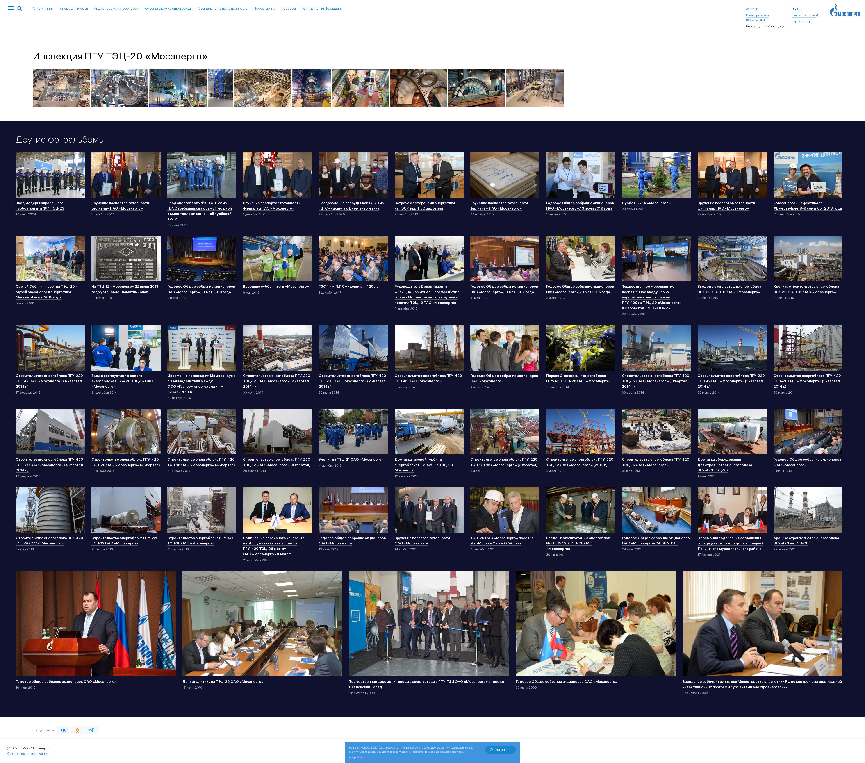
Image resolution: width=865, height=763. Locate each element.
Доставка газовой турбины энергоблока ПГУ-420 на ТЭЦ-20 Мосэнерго (424, 464)
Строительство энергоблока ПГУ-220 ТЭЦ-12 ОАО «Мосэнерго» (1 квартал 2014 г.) (731, 381)
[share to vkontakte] (63, 730)
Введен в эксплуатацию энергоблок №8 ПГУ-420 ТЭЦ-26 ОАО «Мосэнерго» (578, 543)
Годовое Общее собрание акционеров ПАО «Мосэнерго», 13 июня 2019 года (580, 205)
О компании (43, 8)
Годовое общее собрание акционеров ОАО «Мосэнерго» (352, 540)
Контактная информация (322, 8)
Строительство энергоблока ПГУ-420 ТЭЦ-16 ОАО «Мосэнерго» (428, 378)
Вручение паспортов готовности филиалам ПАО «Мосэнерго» (120, 205)
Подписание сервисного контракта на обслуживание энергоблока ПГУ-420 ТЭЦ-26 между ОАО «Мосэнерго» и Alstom (274, 545)
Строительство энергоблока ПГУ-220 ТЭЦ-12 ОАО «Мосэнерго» (125, 540)
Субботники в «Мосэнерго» (646, 202)
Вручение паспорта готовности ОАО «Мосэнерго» (422, 540)
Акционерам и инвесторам (116, 8)
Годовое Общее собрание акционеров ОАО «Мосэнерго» (504, 378)
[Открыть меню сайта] (11, 8)
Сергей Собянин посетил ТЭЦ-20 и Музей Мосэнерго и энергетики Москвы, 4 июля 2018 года (46, 291)
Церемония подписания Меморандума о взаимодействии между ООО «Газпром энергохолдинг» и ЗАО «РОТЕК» (201, 383)
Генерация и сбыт (73, 8)
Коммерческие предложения (757, 17)
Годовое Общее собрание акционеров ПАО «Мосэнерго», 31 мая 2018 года (201, 289)
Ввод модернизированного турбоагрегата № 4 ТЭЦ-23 (40, 205)
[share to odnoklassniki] (77, 730)
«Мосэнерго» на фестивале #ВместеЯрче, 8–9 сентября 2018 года (808, 205)
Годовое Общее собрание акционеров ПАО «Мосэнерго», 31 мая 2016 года (580, 289)
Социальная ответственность (223, 8)
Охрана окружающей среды (168, 8)
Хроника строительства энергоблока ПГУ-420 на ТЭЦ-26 (806, 540)
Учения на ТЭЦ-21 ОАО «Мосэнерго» (351, 459)
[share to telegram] (91, 730)
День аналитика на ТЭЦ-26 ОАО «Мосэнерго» (223, 681)
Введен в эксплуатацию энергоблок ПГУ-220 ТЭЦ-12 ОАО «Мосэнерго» (729, 289)
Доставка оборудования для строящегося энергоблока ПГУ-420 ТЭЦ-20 (725, 464)
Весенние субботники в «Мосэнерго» (276, 286)
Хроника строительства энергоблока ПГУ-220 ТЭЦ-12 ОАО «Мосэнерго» (806, 289)
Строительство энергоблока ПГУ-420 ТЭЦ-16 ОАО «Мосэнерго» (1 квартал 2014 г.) (655, 381)
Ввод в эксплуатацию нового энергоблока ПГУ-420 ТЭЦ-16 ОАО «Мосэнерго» (122, 381)
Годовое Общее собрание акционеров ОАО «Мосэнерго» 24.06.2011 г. (656, 540)
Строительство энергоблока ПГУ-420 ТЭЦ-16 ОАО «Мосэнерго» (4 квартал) (201, 462)
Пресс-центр (264, 8)
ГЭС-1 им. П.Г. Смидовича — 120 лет (350, 286)
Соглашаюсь (500, 749)
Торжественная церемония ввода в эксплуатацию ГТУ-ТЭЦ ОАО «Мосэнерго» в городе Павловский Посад (426, 684)
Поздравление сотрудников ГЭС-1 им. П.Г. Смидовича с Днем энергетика (352, 205)
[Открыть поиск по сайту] (20, 9)
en (799, 9)
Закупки (752, 9)
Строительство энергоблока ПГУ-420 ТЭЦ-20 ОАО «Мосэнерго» (49, 540)
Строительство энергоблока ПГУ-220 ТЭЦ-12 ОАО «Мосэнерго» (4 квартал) (276, 462)
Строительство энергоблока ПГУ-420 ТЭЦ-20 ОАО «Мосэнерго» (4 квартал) (125, 462)
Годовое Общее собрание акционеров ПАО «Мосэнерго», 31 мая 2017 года (504, 289)
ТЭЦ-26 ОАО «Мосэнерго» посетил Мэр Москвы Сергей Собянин (502, 540)
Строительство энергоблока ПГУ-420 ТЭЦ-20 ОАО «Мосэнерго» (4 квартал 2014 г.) (49, 464)
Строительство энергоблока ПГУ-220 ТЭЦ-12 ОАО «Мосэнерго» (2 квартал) (503, 462)
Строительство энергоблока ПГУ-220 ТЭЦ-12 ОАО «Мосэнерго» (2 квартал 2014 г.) (276, 381)
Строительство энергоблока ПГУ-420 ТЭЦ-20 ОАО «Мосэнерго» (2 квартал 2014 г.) (352, 381)
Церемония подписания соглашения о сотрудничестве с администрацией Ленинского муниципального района (730, 543)
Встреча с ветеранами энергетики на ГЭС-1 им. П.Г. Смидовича (425, 205)
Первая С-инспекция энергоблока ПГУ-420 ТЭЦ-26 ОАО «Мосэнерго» (578, 378)
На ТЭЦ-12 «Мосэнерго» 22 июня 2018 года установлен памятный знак (124, 289)
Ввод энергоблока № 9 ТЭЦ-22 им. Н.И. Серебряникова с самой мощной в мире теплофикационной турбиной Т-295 (199, 210)
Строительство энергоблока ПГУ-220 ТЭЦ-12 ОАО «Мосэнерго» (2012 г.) (579, 462)
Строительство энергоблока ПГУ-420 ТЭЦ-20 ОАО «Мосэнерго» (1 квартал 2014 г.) (807, 381)
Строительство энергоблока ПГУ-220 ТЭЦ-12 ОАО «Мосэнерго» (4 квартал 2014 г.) (49, 381)
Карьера (288, 8)
